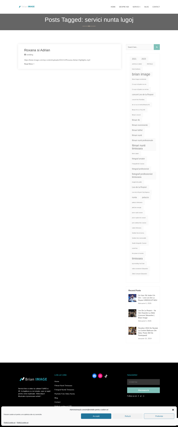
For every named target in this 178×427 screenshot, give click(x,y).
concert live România (138, 99)
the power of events (138, 253)
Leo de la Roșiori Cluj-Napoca (140, 192)
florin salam (135, 153)
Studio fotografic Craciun (139, 243)
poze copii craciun (137, 212)
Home (56, 381)
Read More (28, 64)
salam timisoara (136, 228)
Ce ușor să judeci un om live (140, 89)
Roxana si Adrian (37, 50)
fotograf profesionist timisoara (142, 175)
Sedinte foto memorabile (139, 238)
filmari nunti (137, 135)
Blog (56, 398)
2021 (134, 59)
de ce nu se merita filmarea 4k (141, 104)
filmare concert (136, 115)
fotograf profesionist (140, 169)
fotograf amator (138, 159)
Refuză (128, 416)
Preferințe (159, 416)
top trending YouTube (138, 263)
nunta (134, 197)
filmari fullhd (137, 130)
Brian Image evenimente (139, 79)
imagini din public (137, 182)
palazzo (145, 197)
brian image (141, 74)
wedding (30, 55)
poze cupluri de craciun (139, 217)
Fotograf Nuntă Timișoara (64, 390)
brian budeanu (136, 69)
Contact (57, 402)
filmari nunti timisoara (138, 147)
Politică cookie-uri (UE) (63, 406)
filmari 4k (136, 120)
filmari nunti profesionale (142, 140)
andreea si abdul (137, 64)
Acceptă (96, 416)
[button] (173, 409)
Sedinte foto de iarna (138, 233)
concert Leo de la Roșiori (142, 95)
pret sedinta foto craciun (139, 223)
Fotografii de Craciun (138, 163)
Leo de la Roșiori (139, 187)
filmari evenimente (140, 125)
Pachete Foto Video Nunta (64, 394)
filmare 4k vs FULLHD (138, 109)
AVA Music (150, 64)
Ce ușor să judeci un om (139, 84)
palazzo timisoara (137, 202)
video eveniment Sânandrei (140, 268)
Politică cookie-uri (9, 422)
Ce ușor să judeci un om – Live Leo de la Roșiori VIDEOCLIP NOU (147, 297)
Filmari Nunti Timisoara (63, 385)
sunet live (135, 248)
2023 (144, 59)
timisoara (137, 258)
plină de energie (136, 207)
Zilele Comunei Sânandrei (139, 273)
